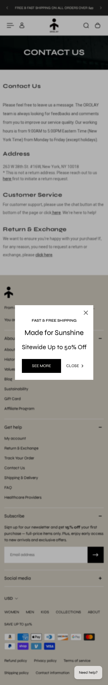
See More (41, 365)
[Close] (86, 312)
